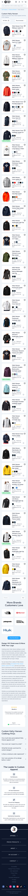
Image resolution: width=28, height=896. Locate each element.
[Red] (13, 31)
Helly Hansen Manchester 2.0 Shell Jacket (16, 87)
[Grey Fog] (15, 31)
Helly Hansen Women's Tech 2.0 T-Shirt (16, 237)
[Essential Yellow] (13, 569)
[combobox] (14, 5)
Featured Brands (13, 9)
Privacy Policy (14, 873)
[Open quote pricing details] (23, 35)
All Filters (5, 20)
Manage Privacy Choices (14, 869)
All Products (5, 9)
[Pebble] (22, 107)
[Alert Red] (13, 92)
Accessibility (14, 866)
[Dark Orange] (15, 76)
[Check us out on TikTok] (21, 886)
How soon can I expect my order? (12, 744)
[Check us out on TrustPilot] (24, 886)
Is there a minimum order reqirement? (13, 754)
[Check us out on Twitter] (7, 886)
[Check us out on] (14, 886)
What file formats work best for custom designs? (11, 749)
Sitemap (14, 882)
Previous (6, 597)
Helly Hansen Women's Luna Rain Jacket (16, 253)
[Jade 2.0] (13, 374)
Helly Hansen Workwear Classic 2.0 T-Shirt (17, 163)
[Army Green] (18, 76)
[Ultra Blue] (17, 488)
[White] (18, 31)
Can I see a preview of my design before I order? (12, 759)
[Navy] (17, 31)
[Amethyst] (15, 374)
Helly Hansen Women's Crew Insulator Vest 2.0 (17, 533)
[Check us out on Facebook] (3, 886)
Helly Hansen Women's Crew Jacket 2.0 (16, 385)
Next (23, 597)
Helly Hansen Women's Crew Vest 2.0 (16, 302)
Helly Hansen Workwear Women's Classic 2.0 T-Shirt (18, 351)
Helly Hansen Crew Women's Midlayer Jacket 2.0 (17, 56)
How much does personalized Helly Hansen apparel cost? (12, 739)
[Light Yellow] (13, 76)
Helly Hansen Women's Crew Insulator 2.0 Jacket (17, 482)
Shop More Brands (14, 638)
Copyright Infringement (14, 877)
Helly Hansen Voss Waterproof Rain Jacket (17, 466)
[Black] (20, 31)
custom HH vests (10, 665)
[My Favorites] (22, 2)
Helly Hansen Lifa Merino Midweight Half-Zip (17, 499)
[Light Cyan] (18, 390)
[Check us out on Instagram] (10, 886)
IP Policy (14, 879)
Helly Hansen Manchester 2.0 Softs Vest (16, 418)
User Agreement (14, 871)
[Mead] (15, 226)
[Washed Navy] (17, 107)
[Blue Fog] (17, 374)
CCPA (14, 875)
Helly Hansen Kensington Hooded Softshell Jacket (18, 401)
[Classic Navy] (17, 76)
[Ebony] (15, 135)
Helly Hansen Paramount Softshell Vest (16, 318)
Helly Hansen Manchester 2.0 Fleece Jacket (16, 450)
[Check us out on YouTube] (17, 886)
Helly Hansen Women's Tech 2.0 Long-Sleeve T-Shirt (18, 147)
